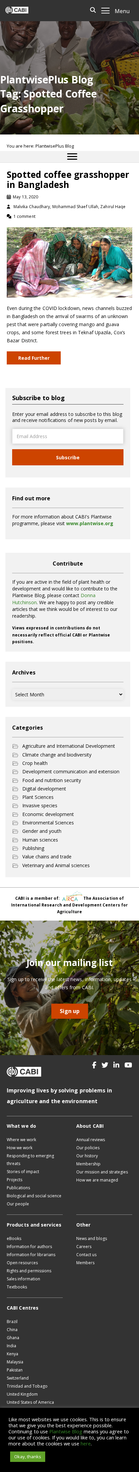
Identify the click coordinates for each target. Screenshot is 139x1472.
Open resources (22, 1263)
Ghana (13, 1338)
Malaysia (15, 1362)
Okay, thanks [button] (27, 1457)
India (11, 1346)
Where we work (21, 1139)
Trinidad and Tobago (27, 1386)
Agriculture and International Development (68, 746)
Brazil (12, 1321)
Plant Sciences (38, 797)
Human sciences (40, 840)
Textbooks (17, 1287)
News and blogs (91, 1238)
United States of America (30, 1402)
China (12, 1329)
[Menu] (72, 156)
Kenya (12, 1354)
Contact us (86, 1254)
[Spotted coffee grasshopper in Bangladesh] (69, 262)
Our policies (88, 1148)
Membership (88, 1164)
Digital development (44, 788)
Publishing (33, 848)
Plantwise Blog (65, 1431)
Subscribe (68, 457)
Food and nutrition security (51, 780)
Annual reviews (90, 1139)
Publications (18, 1188)
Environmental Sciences (48, 822)
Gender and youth (41, 831)
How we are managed (97, 1180)
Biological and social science (34, 1196)
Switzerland (18, 1378)
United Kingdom (22, 1394)
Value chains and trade (47, 856)
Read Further (34, 358)
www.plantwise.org (89, 523)
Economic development (48, 814)
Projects (14, 1180)
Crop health (35, 763)
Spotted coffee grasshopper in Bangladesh (68, 179)
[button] (94, 1065)
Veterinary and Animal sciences (56, 865)
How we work (19, 1148)
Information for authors (29, 1246)
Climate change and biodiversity (56, 754)
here (86, 1443)
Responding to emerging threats (30, 1159)
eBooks (14, 1238)
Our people (18, 1204)
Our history (87, 1156)
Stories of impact (23, 1171)
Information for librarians (31, 1254)
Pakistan (15, 1370)
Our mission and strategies (102, 1172)
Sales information (23, 1279)
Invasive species (39, 805)
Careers (83, 1246)
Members (85, 1263)
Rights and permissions (29, 1271)
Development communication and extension (70, 771)
